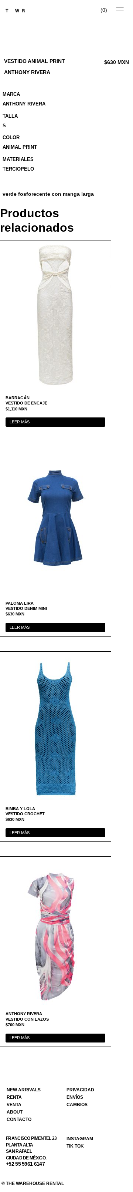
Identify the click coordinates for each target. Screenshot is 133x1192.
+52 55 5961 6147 (25, 1164)
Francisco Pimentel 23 (31, 1138)
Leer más (20, 422)
